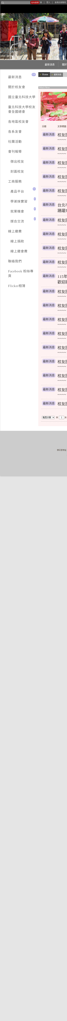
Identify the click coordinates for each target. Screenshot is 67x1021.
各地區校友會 (11, 96)
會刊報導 (9, 112)
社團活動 (9, 107)
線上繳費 (9, 154)
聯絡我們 (9, 170)
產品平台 (11, 133)
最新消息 (30, 65)
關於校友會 (10, 80)
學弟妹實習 (12, 138)
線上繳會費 (12, 165)
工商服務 (9, 128)
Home (44, 74)
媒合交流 (11, 149)
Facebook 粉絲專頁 (14, 176)
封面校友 (11, 123)
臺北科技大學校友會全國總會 (19, 91)
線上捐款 (11, 160)
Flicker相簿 (10, 181)
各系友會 (9, 101)
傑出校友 (11, 117)
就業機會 (11, 144)
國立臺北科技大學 (13, 85)
